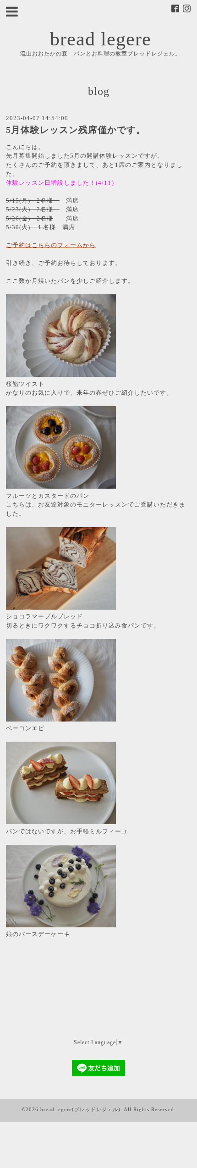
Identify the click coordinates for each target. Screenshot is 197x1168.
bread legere (100, 39)
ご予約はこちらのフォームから (51, 245)
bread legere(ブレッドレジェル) (80, 1109)
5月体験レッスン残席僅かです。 (76, 130)
